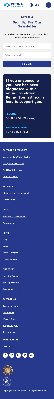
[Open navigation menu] (48, 5)
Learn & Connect (10, 176)
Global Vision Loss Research (16, 193)
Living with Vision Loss (13, 163)
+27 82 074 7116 (17, 132)
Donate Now (8, 312)
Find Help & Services (12, 170)
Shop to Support (10, 325)
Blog (5, 240)
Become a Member (11, 306)
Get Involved (9, 332)
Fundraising (8, 223)
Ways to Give (9, 319)
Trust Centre (10, 339)
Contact (8, 347)
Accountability (9, 289)
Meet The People (10, 276)
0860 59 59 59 (16, 118)
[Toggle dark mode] (31, 4)
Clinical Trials (9, 199)
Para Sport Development (14, 216)
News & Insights (10, 253)
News (5, 246)
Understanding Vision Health (16, 157)
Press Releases (10, 259)
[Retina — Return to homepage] (13, 5)
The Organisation (11, 282)
